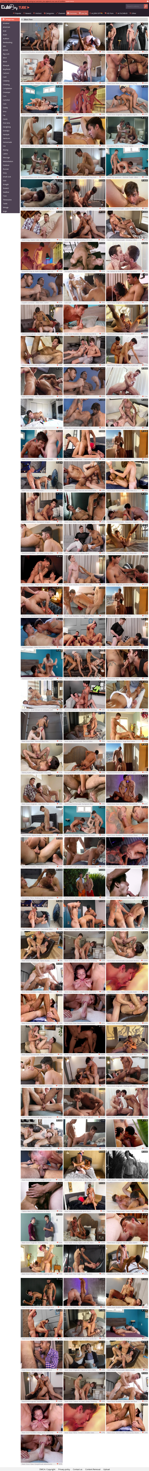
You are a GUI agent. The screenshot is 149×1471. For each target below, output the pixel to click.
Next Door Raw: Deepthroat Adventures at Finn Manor (85, 1023)
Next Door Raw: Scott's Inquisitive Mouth (42, 459)
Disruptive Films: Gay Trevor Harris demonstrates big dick (127, 146)
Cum (4, 96)
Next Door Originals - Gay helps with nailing (85, 1148)
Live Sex (84, 13)
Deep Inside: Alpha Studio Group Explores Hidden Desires (42, 835)
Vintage (5, 207)
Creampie (6, 92)
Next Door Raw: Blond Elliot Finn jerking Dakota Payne (127, 804)
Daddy (5, 108)
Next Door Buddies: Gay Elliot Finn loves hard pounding (85, 835)
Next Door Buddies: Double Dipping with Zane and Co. (42, 1274)
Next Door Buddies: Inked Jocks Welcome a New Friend (85, 992)
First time (6, 123)
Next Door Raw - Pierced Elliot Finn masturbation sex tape (42, 741)
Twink (5, 203)
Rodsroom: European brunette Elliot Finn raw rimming (42, 616)
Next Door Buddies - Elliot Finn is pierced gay (127, 365)
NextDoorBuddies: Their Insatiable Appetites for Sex (127, 1274)
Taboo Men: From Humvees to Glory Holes (42, 1211)
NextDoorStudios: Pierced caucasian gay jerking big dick (85, 114)
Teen (5, 196)
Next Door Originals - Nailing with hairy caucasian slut (127, 1086)
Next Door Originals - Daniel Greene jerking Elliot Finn (127, 302)
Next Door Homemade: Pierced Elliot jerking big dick (85, 741)
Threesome (7, 200)
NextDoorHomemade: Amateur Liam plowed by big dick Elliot (127, 428)
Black (5, 61)
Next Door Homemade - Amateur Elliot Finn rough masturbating (127, 240)
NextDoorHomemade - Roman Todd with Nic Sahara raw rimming (127, 396)
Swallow (6, 192)
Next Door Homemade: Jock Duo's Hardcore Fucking (85, 1211)
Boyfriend (6, 69)
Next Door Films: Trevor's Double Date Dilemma (127, 992)
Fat (4, 115)
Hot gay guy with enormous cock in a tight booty (127, 647)
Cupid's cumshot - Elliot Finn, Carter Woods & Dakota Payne (42, 302)
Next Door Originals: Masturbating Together (42, 1242)
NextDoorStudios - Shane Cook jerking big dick (127, 52)
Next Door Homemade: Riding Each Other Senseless (42, 1054)
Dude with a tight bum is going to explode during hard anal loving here (85, 866)
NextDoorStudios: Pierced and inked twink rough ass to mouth (85, 490)
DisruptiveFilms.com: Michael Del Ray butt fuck (85, 177)
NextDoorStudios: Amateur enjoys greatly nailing (42, 52)
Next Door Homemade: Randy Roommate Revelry (127, 1117)
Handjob (6, 134)
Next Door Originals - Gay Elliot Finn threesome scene (42, 804)
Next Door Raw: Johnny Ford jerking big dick (127, 83)
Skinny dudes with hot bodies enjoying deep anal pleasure (42, 772)
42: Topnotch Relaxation (127, 710)
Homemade (7, 142)
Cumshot (6, 100)
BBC (4, 46)
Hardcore (6, 138)
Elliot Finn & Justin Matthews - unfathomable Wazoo (127, 929)
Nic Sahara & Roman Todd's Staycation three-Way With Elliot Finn (127, 271)
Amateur (6, 23)
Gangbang (7, 127)
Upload (106, 1469)
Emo (4, 111)
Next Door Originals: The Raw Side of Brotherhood (85, 1117)
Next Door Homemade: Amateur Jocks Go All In (85, 1338)
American (6, 27)
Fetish (5, 119)
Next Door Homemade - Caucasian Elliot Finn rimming (42, 929)
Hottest (38, 13)
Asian (5, 35)
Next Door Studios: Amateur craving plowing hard (127, 1307)
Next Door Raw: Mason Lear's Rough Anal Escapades (42, 1307)
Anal (4, 31)
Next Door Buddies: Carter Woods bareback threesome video (42, 114)
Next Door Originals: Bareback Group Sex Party (85, 678)
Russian (6, 169)
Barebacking (7, 42)
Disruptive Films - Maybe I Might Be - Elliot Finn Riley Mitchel (42, 83)
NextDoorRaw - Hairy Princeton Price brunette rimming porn (42, 647)
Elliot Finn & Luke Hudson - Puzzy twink (85, 146)
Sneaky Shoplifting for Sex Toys (42, 428)
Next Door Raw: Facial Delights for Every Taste (85, 1307)
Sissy (5, 173)
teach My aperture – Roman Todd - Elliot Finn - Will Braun (127, 177)
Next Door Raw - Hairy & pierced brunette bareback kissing (42, 396)
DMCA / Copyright (47, 1469)
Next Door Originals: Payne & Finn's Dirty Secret (85, 1370)
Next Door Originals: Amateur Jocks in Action (127, 584)
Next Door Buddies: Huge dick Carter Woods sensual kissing (127, 741)
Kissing (5, 150)
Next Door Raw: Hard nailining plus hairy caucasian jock (85, 522)
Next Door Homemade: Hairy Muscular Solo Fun (127, 553)
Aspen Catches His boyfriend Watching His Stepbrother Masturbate (42, 208)
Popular (18, 13)
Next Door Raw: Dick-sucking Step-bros (127, 1338)
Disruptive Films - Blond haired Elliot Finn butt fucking (85, 271)
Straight (6, 184)
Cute (4, 104)
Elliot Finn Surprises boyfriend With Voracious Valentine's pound (85, 428)
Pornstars (73, 13)
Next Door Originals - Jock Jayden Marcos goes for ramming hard (85, 929)
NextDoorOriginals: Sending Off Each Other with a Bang (85, 240)
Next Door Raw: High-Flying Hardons (85, 1274)
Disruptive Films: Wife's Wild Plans (42, 146)
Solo (4, 180)
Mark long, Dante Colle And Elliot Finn (42, 240)
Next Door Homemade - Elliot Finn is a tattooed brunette (127, 490)
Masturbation (8, 161)
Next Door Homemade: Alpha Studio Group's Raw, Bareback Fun (42, 960)
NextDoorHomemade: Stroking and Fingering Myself (127, 334)
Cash (5, 77)
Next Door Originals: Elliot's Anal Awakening (85, 553)
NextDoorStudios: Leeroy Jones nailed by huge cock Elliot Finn (85, 365)
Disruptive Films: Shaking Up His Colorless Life (42, 898)
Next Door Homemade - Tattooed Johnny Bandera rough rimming (85, 459)
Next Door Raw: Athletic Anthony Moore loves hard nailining (85, 83)
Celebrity (6, 81)
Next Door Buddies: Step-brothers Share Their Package (127, 835)
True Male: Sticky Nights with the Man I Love (85, 1242)
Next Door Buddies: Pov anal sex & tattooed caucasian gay (42, 866)
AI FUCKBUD (122, 13)
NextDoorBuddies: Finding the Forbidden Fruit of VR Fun (42, 1086)
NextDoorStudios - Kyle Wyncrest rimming (85, 710)
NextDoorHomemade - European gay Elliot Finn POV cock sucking (127, 772)
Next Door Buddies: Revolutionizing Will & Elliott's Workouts (85, 334)
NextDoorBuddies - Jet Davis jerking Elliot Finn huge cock (42, 553)
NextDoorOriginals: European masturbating (85, 208)
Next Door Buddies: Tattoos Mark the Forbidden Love (127, 1148)
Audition (6, 38)
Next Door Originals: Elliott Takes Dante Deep (127, 1242)
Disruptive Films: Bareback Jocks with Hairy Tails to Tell (127, 898)
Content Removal (92, 1469)
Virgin (5, 211)
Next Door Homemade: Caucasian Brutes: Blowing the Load (127, 960)
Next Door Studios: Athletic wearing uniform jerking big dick (85, 584)
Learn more (70, 1)
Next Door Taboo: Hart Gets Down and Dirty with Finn (42, 1370)
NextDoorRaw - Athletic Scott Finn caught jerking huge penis (42, 678)
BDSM (5, 50)
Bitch (5, 58)
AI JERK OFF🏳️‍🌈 (97, 13)
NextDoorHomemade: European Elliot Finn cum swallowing (85, 804)
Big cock (6, 54)
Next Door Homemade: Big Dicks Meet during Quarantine (42, 1117)
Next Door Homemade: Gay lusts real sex (127, 1023)
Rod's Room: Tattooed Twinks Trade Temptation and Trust (127, 1180)
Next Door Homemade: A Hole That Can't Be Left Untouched (85, 1180)
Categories (49, 13)
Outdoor (6, 165)
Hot (4, 146)
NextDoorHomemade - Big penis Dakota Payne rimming (127, 522)
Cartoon (6, 73)
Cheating (6, 84)
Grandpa (6, 131)
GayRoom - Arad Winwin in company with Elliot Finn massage (42, 710)
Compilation (7, 88)
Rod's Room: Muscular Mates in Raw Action (85, 898)
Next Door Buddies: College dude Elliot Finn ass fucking (85, 616)
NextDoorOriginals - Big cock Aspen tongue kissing (85, 1086)
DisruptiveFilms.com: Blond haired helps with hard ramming (42, 177)
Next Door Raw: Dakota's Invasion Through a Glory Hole (85, 1054)
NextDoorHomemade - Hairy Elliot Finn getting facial (127, 1054)
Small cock (7, 177)
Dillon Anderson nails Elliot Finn (42, 365)
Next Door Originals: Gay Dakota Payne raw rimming (127, 114)
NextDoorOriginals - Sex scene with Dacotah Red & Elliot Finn (42, 334)
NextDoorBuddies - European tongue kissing (42, 522)
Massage (6, 157)
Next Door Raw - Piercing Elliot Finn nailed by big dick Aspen (127, 678)
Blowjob (6, 65)
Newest (28, 13)
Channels (61, 13)
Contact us (77, 1469)
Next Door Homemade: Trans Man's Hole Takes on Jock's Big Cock (127, 1211)
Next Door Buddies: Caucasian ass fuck (42, 992)
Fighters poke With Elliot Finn (127, 866)
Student (6, 188)
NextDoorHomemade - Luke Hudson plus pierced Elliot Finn (127, 208)
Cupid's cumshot (85, 396)
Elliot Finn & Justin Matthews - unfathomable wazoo (42, 490)
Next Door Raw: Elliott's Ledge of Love (42, 1180)
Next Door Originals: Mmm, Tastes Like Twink (42, 1148)
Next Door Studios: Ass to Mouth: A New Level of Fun (42, 1338)
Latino (5, 154)
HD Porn (109, 13)
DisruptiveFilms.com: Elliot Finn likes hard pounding (85, 772)
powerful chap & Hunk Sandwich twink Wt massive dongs (42, 271)
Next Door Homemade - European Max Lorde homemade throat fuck (85, 52)
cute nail (85, 302)
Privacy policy (64, 1469)
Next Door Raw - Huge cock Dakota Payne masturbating (42, 584)
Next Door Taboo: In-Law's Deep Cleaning (85, 960)
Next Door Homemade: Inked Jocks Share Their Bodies (42, 1023)
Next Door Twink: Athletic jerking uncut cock (85, 647)
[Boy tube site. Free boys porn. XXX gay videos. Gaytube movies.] (15, 6)
